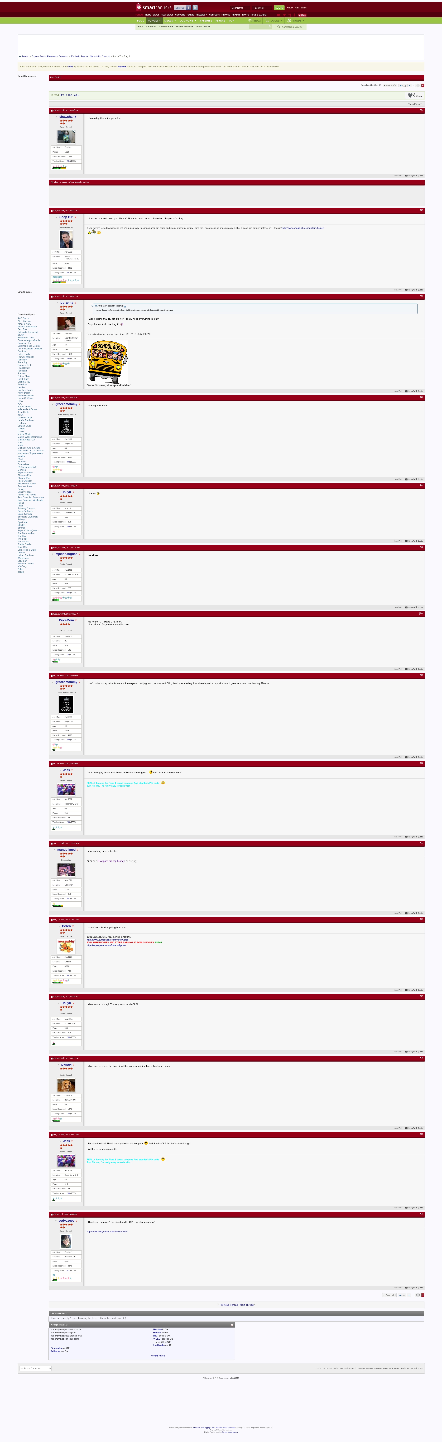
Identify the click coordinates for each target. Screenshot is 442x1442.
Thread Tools (414, 104)
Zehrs (20, 569)
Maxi (20, 442)
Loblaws (22, 423)
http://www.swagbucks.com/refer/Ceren (107, 939)
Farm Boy (22, 362)
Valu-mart (22, 561)
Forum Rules (158, 1355)
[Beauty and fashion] (284, 15)
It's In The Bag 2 (69, 95)
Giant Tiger (23, 379)
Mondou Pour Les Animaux (31, 450)
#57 (421, 996)
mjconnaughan (66, 554)
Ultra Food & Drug (27, 550)
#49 (421, 397)
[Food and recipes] (290, 15)
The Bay (22, 536)
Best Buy (22, 329)
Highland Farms (25, 390)
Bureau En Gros (26, 337)
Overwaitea (23, 464)
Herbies (21, 387)
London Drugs (24, 426)
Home (148, 15)
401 (68, 898)
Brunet (21, 335)
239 (68, 526)
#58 (421, 1058)
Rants (245, 15)
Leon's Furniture (25, 420)
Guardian (22, 384)
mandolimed (66, 849)
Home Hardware (25, 395)
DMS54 (66, 1064)
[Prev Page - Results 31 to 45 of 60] (409, 85)
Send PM (398, 176)
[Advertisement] (114, 196)
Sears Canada (25, 514)
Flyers (190, 15)
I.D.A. (20, 401)
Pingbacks (56, 1348)
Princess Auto (25, 486)
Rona (20, 505)
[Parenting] (294, 15)
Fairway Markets (26, 357)
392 (68, 462)
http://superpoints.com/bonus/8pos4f (106, 945)
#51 (421, 547)
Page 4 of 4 (391, 85)
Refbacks (55, 1351)
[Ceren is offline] (66, 946)
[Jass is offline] (66, 789)
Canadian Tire (24, 343)
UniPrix (21, 552)
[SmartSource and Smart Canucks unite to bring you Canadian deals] (31, 299)
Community (165, 26)
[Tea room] (278, 15)
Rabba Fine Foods (27, 494)
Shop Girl (66, 217)
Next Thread (247, 1304)
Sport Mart (23, 522)
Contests (214, 15)
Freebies (201, 15)
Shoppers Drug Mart (28, 516)
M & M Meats (24, 434)
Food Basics (24, 368)
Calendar (151, 26)
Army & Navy (24, 324)
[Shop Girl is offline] (66, 239)
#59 (421, 1134)
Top (231, 20)
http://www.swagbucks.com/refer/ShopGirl (303, 228)
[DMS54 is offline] (66, 1085)
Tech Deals (167, 15)
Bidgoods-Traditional (28, 332)
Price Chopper (25, 481)
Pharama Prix (24, 475)
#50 (421, 485)
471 (68, 1270)
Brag (257, 20)
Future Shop (24, 376)
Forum (154, 20)
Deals (156, 15)
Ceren (66, 926)
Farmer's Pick (24, 365)
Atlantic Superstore (27, 326)
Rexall (21, 503)
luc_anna (66, 302)
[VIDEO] (157, 1339)
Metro (20, 445)
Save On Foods (25, 511)
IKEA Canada (24, 406)
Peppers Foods (25, 472)
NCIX (20, 459)
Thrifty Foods (24, 544)
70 (68, 655)
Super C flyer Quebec (28, 530)
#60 (421, 1214)
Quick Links (202, 26)
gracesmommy (66, 404)
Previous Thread (229, 1304)
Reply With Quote (416, 176)
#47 (421, 210)
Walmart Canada (26, 563)
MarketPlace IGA (26, 439)
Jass (66, 770)
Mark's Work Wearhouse (30, 437)
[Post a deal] (302, 15)
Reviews (236, 15)
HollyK (66, 492)
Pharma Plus (24, 478)
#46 (421, 110)
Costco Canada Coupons (30, 348)
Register (300, 7)
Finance (226, 15)
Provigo (21, 489)
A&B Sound (23, 318)
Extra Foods (24, 354)
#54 (421, 763)
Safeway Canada (26, 508)
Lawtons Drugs (25, 417)
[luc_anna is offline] (66, 323)
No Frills (22, 461)
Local (276, 20)
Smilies (157, 1332)
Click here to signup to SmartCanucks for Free (70, 182)
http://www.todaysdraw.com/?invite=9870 (107, 1231)
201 (68, 161)
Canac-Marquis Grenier (29, 340)
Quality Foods (25, 492)
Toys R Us (23, 547)
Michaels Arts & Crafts (29, 447)
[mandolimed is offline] (66, 870)
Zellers (21, 572)
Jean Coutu (23, 412)
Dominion (22, 351)
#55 (421, 843)
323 (68, 359)
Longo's (21, 428)
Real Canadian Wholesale (30, 500)
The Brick (22, 538)
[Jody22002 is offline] (66, 1241)
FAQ (140, 26)
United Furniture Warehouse (25, 556)
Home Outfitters (25, 398)
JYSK (20, 415)
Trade (298, 20)
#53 (421, 675)
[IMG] (155, 1335)
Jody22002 (66, 1220)
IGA (20, 404)
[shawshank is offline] (66, 137)
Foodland (22, 370)
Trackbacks (159, 1345)
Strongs (21, 527)
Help (290, 7)
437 (68, 975)
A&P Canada (24, 321)
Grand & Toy (24, 381)
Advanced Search (292, 26)
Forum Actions (184, 26)
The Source (23, 541)
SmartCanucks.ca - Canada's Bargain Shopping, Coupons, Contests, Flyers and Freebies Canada (366, 1369)
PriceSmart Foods (27, 483)
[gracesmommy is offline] (66, 426)
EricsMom (66, 620)
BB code (157, 1329)
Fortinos (22, 373)
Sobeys (21, 519)
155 (68, 1114)
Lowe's (21, 431)
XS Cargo (22, 566)
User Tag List (55, 77)
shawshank (67, 116)
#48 (421, 296)
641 (68, 273)
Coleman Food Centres (29, 346)
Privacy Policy (413, 1369)
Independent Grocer (27, 409)
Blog (141, 20)
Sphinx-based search (230, 1432)
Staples (21, 525)
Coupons (180, 15)
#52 (421, 613)
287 (68, 593)
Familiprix (22, 359)
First (404, 86)
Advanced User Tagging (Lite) (203, 1428)
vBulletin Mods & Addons (225, 1428)
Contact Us (320, 1369)
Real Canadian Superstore (31, 497)
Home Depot (24, 392)
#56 (421, 919)
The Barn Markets (27, 533)
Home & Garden (259, 15)
